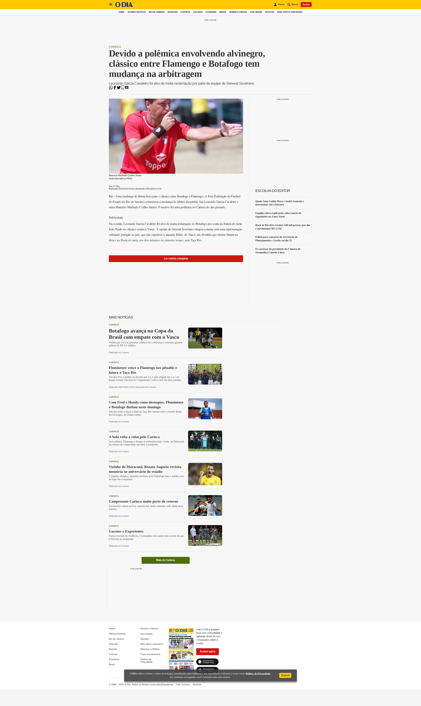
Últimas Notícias (136, 12)
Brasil (223, 12)
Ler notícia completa (176, 258)
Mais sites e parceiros (289, 12)
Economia (211, 12)
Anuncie (197, 684)
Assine (306, 4)
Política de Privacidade (146, 660)
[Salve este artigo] (123, 88)
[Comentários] (127, 88)
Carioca (115, 46)
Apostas (269, 12)
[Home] (124, 6)
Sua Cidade (256, 12)
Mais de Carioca (165, 560)
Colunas (198, 12)
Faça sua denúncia (150, 654)
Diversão (172, 12)
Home (121, 12)
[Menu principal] (110, 4)
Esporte (185, 12)
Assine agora (207, 651)
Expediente (167, 684)
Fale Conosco (183, 684)
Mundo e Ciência (238, 12)
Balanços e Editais (150, 649)
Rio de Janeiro (156, 12)
